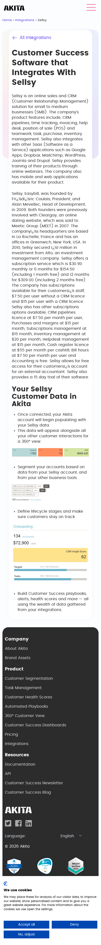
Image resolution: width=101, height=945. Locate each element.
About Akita (16, 649)
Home (7, 20)
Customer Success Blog (28, 792)
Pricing (11, 734)
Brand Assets (17, 658)
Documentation (20, 764)
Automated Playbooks (26, 706)
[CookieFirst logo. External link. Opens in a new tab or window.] (5, 883)
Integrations (24, 20)
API (8, 774)
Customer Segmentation (29, 678)
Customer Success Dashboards (35, 725)
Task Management (23, 688)
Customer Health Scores (28, 697)
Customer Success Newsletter (34, 783)
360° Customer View (25, 716)
